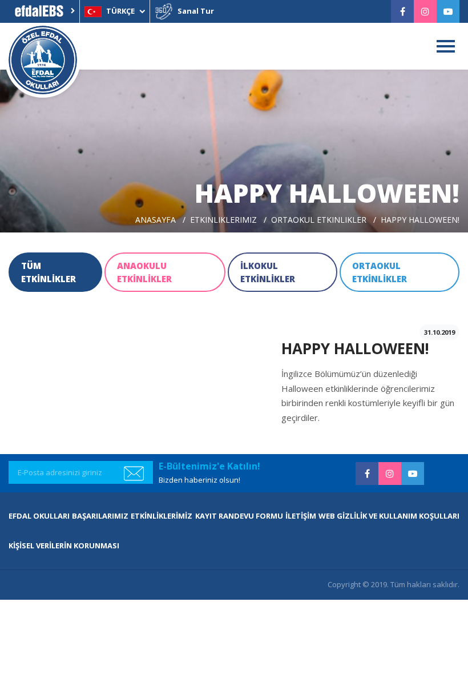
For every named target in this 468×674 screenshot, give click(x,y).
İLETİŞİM (300, 516)
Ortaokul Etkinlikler (318, 219)
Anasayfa (155, 219)
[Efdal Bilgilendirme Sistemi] (44, 11)
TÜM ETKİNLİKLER (48, 272)
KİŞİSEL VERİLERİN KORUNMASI (64, 545)
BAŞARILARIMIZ (100, 516)
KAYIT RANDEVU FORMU (239, 516)
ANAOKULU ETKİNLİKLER (144, 272)
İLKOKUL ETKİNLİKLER (267, 272)
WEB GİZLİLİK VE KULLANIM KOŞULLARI (388, 516)
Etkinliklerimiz (223, 219)
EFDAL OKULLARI (39, 516)
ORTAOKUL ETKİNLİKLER (379, 272)
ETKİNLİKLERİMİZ (161, 516)
